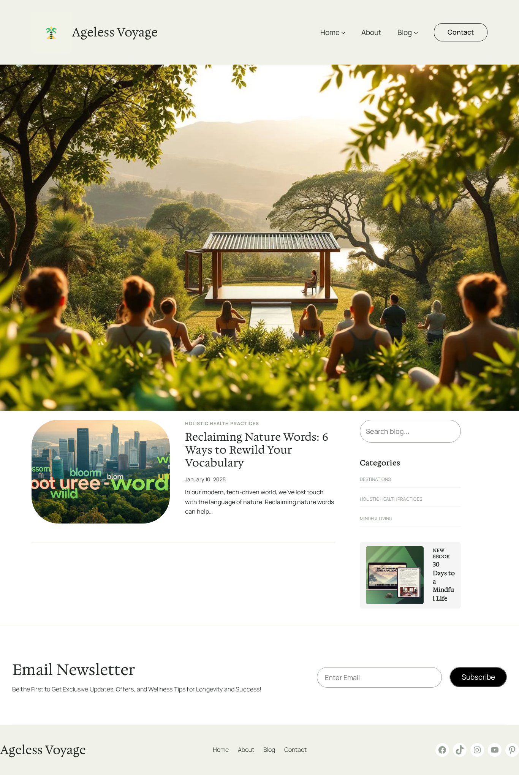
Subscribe (478, 677)
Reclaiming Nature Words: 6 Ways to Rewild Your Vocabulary (256, 450)
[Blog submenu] (416, 32)
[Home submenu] (343, 32)
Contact (461, 31)
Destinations (375, 479)
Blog (404, 32)
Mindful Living (376, 518)
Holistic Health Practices (222, 423)
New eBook (441, 553)
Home (330, 32)
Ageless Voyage (115, 32)
